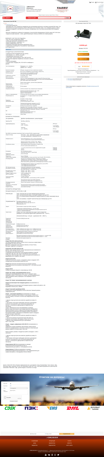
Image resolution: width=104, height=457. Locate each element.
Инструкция (70, 78)
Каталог (5, 23)
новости (69, 443)
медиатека (34, 445)
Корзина (92, 2)
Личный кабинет (100, 2)
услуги (69, 440)
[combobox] (51, 18)
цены (34, 443)
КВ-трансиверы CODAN (9, 24)
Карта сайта (69, 445)
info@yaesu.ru (29, 8)
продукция (52, 440)
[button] (7, 18)
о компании (34, 440)
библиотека (52, 443)
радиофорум (52, 445)
